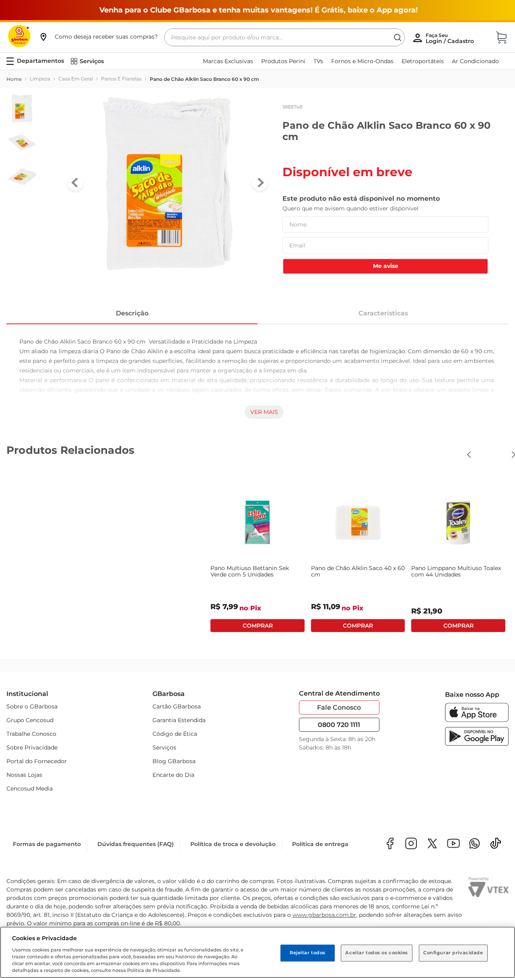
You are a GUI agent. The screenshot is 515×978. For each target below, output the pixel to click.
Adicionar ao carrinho (57, 625)
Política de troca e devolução (233, 845)
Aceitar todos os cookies (376, 952)
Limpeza (40, 79)
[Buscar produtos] (397, 37)
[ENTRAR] (450, 38)
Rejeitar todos (307, 952)
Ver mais (264, 412)
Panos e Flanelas (121, 79)
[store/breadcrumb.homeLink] (14, 79)
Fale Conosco (339, 707)
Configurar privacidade (453, 952)
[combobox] (284, 37)
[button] (98, 36)
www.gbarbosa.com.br (324, 916)
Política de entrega (320, 845)
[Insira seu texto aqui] (474, 845)
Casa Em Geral (75, 79)
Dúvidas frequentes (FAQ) (135, 845)
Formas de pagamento (47, 845)
